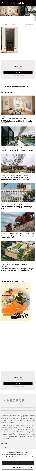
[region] (18, 460)
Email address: (18, 66)
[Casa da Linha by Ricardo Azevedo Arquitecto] (18, 136)
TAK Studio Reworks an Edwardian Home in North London (10, 17)
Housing (4, 118)
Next (35, 13)
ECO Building (5, 264)
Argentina (12, 175)
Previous (1, 13)
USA (33, 233)
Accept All (18, 463)
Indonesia (17, 264)
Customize (17, 467)
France (18, 204)
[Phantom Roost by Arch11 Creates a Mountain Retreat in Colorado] (18, 222)
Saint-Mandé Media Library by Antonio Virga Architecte (16, 208)
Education (12, 204)
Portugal (18, 147)
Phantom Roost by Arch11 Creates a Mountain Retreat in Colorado (17, 237)
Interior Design (11, 118)
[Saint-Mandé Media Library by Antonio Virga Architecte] (18, 192)
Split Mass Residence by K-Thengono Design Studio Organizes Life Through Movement (17, 269)
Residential (19, 118)
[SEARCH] (34, 2)
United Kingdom (27, 118)
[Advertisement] (18, 347)
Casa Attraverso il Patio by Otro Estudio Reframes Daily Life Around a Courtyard (15, 178)
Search (33, 409)
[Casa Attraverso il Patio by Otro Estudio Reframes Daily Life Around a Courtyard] (18, 163)
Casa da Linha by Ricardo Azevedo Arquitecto (17, 150)
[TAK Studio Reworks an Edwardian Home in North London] (10, 11)
